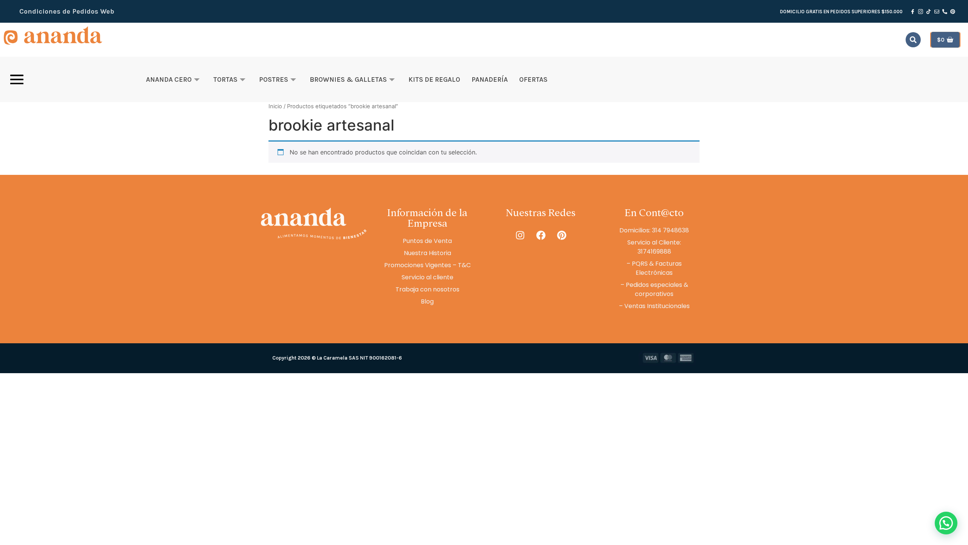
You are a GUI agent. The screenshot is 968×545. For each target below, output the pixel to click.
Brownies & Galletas (348, 79)
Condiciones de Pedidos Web (66, 11)
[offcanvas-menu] (17, 79)
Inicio (275, 106)
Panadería (490, 79)
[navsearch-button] (913, 39)
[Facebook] (540, 235)
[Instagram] (519, 235)
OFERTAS (533, 79)
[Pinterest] (561, 235)
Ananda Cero (169, 79)
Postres (273, 79)
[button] (946, 523)
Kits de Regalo (434, 79)
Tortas (225, 79)
